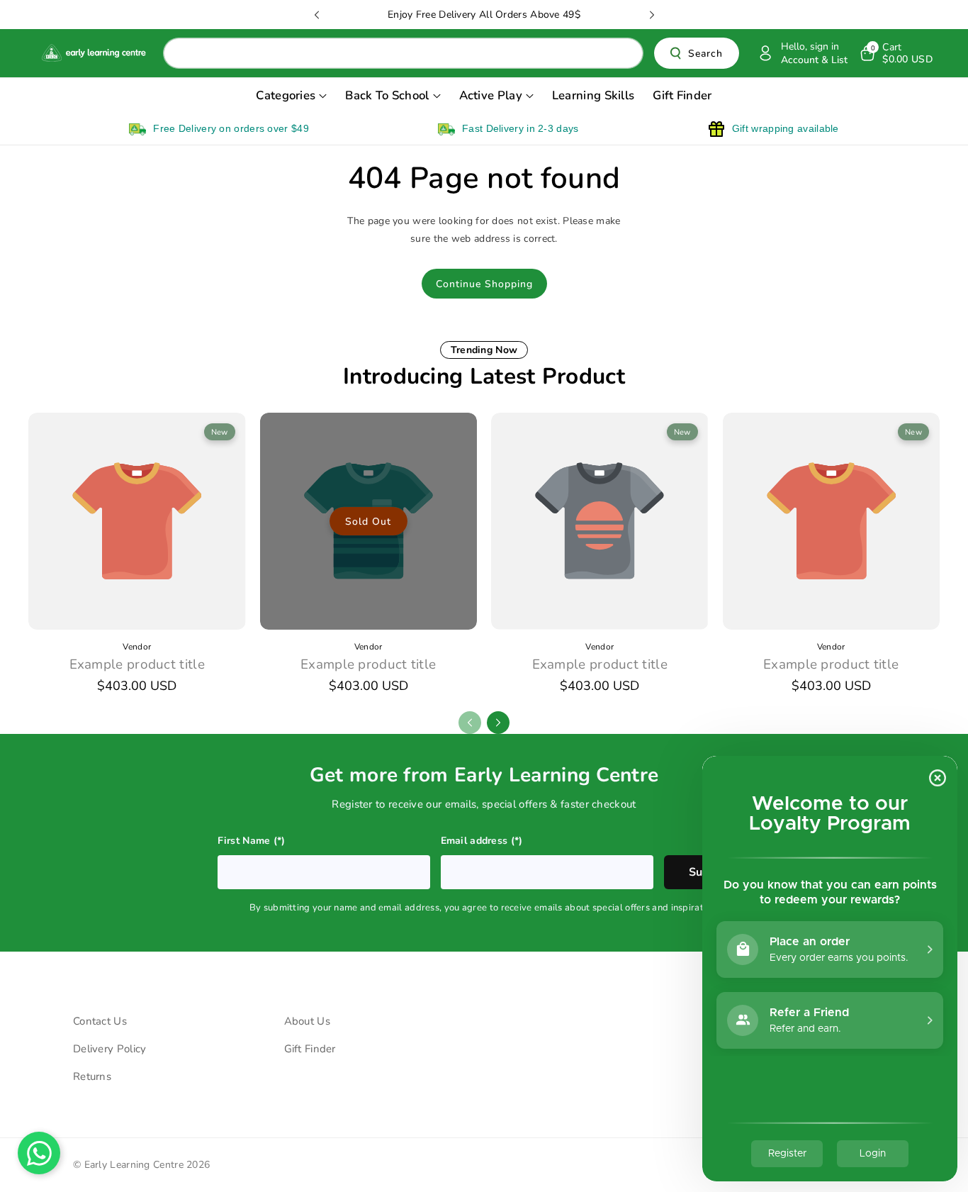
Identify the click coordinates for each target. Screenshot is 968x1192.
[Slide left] (469, 722)
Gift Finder (310, 1049)
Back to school (387, 95)
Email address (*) (482, 840)
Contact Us (100, 1021)
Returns (92, 1076)
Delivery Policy (110, 1049)
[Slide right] (498, 722)
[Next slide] (652, 15)
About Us (307, 1021)
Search (705, 53)
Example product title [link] (137, 664)
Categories (285, 95)
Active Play (490, 95)
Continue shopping (484, 284)
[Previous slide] (316, 15)
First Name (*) (252, 840)
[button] (895, 53)
